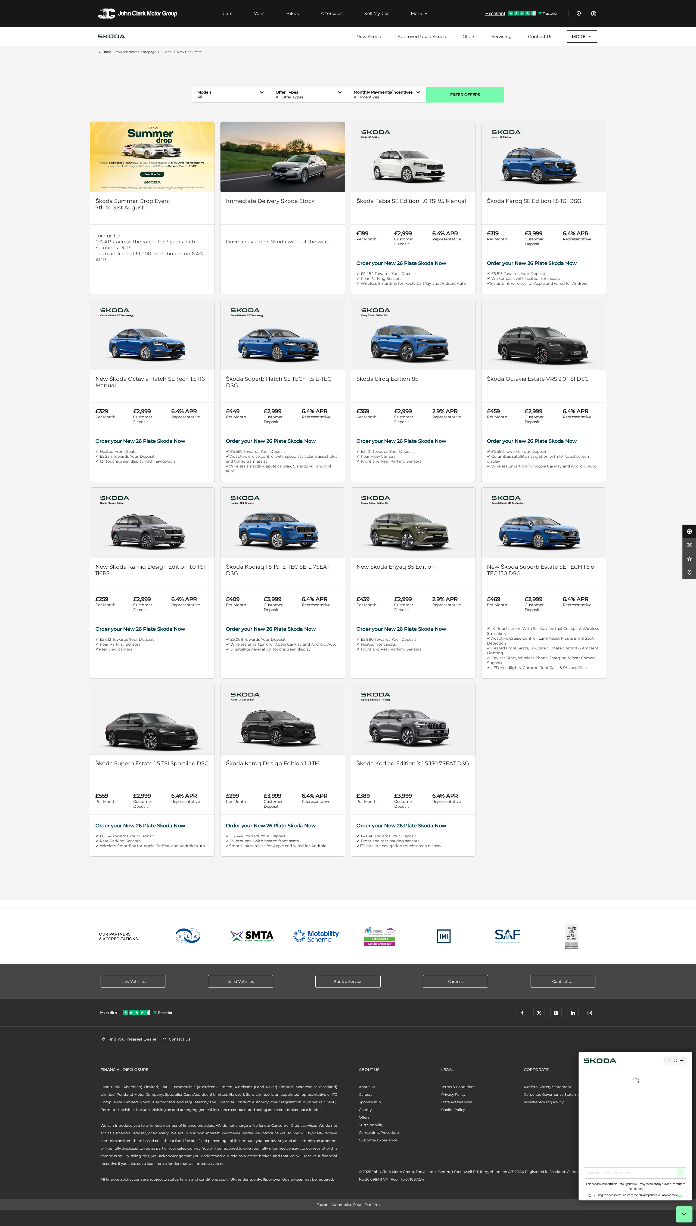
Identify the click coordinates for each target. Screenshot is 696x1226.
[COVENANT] (571, 936)
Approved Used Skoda (421, 36)
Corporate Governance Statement (553, 1094)
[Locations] (578, 13)
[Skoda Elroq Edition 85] (413, 335)
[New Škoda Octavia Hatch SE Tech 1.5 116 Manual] (152, 335)
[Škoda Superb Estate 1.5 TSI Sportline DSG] (152, 719)
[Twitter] (539, 1012)
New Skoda (368, 36)
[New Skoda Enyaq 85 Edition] (413, 523)
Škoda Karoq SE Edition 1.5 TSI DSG (534, 201)
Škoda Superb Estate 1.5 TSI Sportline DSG (152, 763)
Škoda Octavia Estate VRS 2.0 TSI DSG (538, 379)
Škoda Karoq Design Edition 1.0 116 (272, 763)
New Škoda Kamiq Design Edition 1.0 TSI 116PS (150, 570)
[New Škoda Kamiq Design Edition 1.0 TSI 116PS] (152, 523)
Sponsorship (370, 1102)
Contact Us (540, 36)
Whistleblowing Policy (544, 1102)
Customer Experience (378, 1140)
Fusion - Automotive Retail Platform (348, 1204)
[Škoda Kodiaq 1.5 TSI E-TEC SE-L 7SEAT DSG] (282, 523)
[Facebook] (522, 1012)
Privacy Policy (453, 1094)
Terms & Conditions (458, 1087)
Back (106, 52)
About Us (367, 1087)
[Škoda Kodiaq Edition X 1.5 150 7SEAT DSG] (413, 719)
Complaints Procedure (379, 1132)
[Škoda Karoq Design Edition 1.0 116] (282, 719)
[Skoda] (111, 36)
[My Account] (593, 13)
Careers (365, 1094)
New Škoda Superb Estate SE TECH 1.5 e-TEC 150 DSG (541, 570)
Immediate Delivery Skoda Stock (270, 201)
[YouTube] (556, 1012)
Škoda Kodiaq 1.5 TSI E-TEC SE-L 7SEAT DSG (278, 570)
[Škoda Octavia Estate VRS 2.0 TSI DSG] (543, 335)
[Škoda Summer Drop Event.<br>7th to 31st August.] (152, 157)
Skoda (166, 52)
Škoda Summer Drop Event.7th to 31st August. (133, 204)
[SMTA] (252, 936)
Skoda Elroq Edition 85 (387, 379)
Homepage (147, 52)
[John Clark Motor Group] (137, 13)
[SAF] (507, 936)
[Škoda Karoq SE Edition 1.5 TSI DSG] (543, 157)
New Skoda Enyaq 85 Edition (395, 567)
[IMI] (443, 936)
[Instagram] (589, 1012)
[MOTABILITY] (316, 936)
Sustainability (371, 1125)
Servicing (502, 36)
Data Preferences (456, 1102)
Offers (468, 36)
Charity (365, 1109)
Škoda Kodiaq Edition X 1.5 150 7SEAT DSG (412, 763)
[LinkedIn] (573, 1012)
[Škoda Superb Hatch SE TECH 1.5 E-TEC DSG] (282, 335)
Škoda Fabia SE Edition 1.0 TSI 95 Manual (411, 201)
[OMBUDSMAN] (379, 936)
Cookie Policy (453, 1109)
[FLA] (188, 936)
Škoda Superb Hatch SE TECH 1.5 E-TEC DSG (278, 382)
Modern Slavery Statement (547, 1087)
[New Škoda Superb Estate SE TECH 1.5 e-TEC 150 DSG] (543, 523)
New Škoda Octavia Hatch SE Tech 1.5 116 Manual (150, 382)
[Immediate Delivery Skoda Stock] (282, 157)
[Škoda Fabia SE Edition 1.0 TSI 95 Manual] (413, 157)
